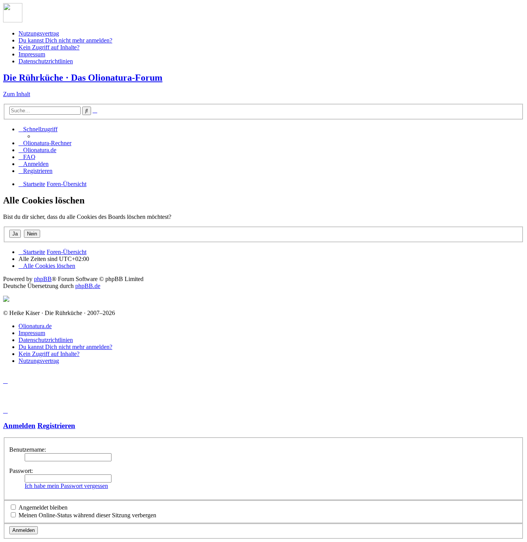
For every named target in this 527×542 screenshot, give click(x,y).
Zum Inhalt (16, 94)
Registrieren (56, 426)
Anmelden (19, 426)
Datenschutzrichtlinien (46, 61)
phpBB (43, 279)
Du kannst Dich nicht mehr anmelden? (65, 40)
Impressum (32, 54)
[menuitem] (45, 143)
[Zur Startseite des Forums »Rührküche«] (12, 20)
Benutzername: (27, 449)
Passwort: (21, 470)
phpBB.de (87, 286)
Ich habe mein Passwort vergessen (66, 486)
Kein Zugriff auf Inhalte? (49, 47)
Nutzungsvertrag (39, 33)
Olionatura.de (35, 326)
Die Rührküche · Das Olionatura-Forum (82, 78)
